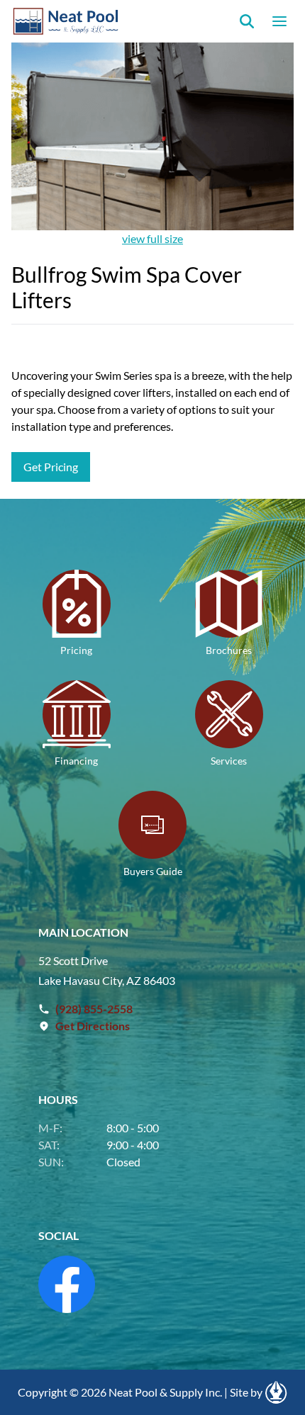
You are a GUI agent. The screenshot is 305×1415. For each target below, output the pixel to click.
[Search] (247, 21)
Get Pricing (50, 466)
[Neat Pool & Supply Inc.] (66, 21)
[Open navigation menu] (279, 21)
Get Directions (92, 1025)
